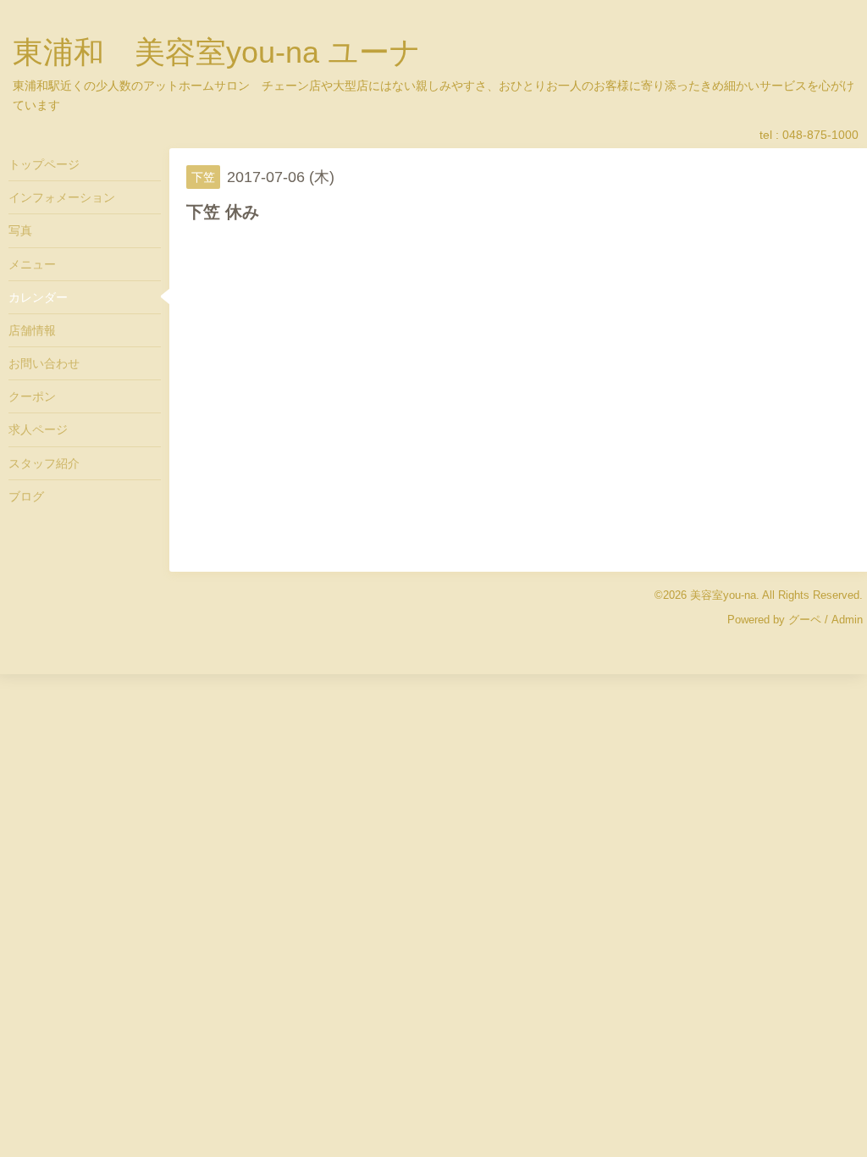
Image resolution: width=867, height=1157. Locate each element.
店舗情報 (32, 330)
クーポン (32, 396)
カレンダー (38, 297)
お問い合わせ (44, 363)
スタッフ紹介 (44, 463)
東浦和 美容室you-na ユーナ (217, 52)
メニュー (32, 264)
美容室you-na (723, 595)
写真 (20, 230)
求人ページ (38, 429)
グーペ (804, 619)
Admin (847, 619)
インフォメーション (61, 197)
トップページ (44, 164)
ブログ (26, 496)
